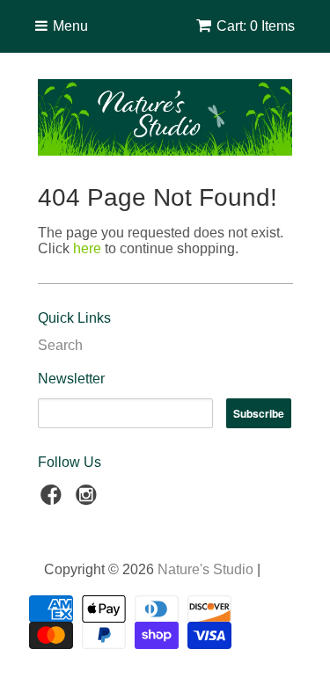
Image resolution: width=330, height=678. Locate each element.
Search (60, 345)
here (87, 248)
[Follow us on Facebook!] (53, 500)
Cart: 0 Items (255, 25)
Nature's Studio (205, 569)
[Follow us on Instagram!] (89, 500)
